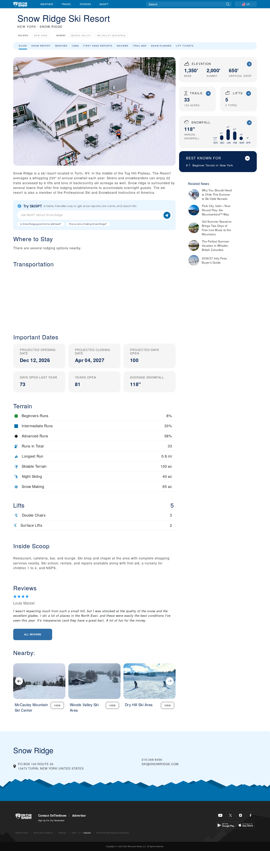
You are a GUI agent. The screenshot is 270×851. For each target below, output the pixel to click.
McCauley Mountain (112, 35)
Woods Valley (81, 35)
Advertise (79, 815)
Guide (23, 45)
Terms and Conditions (43, 832)
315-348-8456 (152, 759)
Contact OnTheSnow (52, 815)
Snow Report (41, 45)
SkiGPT (103, 4)
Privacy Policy (21, 832)
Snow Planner (161, 45)
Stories (85, 4)
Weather (46, 4)
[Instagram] (240, 815)
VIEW (57, 705)
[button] (94, 297)
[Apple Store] (246, 825)
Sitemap (62, 832)
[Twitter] (230, 815)
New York (41, 35)
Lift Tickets (185, 45)
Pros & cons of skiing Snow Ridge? (88, 224)
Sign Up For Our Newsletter (51, 820)
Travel (66, 4)
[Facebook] (251, 815)
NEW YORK (26, 26)
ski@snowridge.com (160, 764)
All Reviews (32, 634)
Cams (75, 45)
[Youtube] (220, 815)
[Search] (228, 4)
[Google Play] (226, 825)
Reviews (122, 45)
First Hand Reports (97, 45)
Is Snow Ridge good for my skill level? (40, 224)
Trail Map (140, 45)
